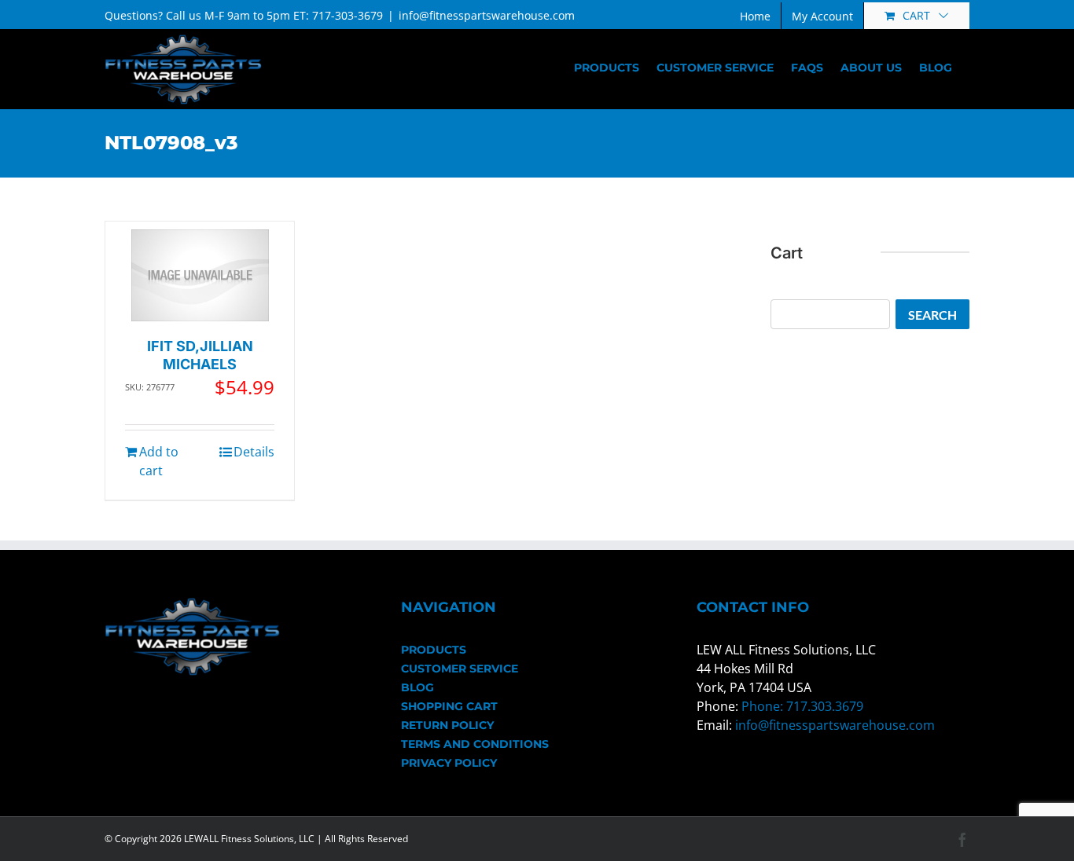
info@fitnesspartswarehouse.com (487, 15)
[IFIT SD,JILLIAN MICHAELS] (200, 275)
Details (254, 451)
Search (932, 314)
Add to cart (158, 461)
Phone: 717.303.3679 (802, 706)
